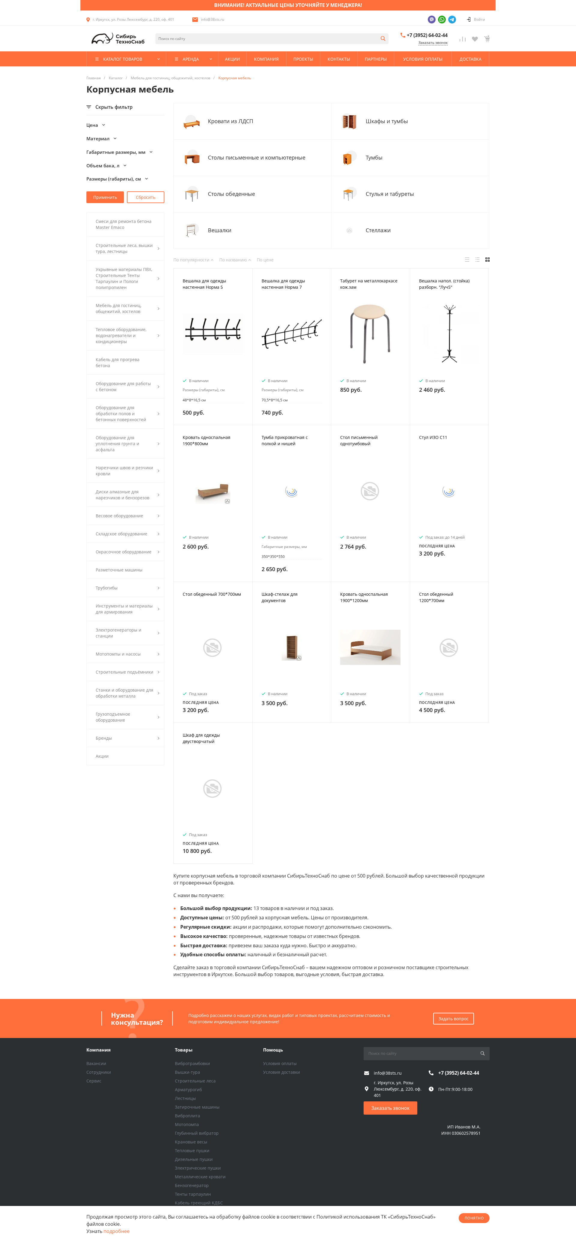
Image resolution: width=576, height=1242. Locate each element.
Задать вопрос (454, 1018)
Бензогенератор (192, 1185)
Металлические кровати (200, 1177)
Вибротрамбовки (192, 1063)
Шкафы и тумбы (387, 121)
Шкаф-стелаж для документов (280, 597)
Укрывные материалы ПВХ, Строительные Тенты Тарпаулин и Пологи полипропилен (124, 278)
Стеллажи (378, 230)
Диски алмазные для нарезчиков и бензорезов (122, 495)
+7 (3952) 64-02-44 (427, 35)
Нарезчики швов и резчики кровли (124, 470)
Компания (98, 1050)
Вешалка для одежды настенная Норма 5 (204, 284)
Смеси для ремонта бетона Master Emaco (124, 224)
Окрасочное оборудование (124, 552)
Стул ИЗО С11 (433, 437)
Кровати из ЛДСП (230, 121)
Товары (184, 1050)
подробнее (117, 1231)
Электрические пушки (198, 1168)
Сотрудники (98, 1072)
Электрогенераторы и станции (118, 633)
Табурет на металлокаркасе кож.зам (369, 284)
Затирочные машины (197, 1107)
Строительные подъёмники (124, 672)
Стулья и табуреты (390, 193)
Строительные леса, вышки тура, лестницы (124, 248)
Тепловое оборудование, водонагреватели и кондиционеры (121, 335)
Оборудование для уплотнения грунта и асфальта (117, 443)
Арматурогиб (188, 1089)
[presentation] (179, 338)
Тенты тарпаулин (193, 1194)
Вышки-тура (187, 1072)
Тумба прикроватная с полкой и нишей (285, 440)
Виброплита (187, 1116)
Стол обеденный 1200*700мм (436, 597)
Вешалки (219, 230)
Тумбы (374, 157)
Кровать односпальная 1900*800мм (206, 440)
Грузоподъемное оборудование (113, 717)
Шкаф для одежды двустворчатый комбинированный (202, 741)
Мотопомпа (187, 1124)
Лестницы (185, 1098)
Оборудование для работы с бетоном (123, 386)
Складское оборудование (121, 534)
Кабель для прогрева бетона (118, 362)
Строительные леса (195, 1081)
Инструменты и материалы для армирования (124, 609)
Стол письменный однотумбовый (359, 440)
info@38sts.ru (212, 19)
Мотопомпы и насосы (118, 654)
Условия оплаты (280, 1063)
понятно (474, 1218)
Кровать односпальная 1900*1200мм (364, 597)
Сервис (93, 1081)
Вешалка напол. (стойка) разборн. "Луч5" (444, 284)
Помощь (273, 1050)
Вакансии (96, 1063)
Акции (102, 756)
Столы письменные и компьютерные (256, 157)
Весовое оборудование (119, 516)
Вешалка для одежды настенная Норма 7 (283, 284)
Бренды (104, 738)
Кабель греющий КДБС (199, 1203)
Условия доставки (281, 1072)
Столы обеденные (231, 193)
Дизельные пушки (194, 1159)
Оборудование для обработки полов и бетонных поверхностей (121, 413)
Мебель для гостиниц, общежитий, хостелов (118, 308)
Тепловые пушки (192, 1150)
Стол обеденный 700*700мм (212, 594)
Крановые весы (191, 1142)
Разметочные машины (119, 570)
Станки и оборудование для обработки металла (124, 693)
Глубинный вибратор (197, 1133)
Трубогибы (107, 588)
